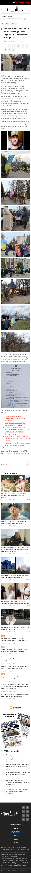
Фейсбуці (9, 453)
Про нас (15, 843)
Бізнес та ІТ (15, 828)
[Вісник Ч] (15, 832)
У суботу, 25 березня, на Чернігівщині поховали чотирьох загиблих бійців (16, 418)
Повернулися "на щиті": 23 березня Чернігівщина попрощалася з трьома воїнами (17, 438)
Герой (7, 24)
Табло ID (15, 835)
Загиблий (14, 24)
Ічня (3, 24)
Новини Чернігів (15, 824)
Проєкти (15, 839)
